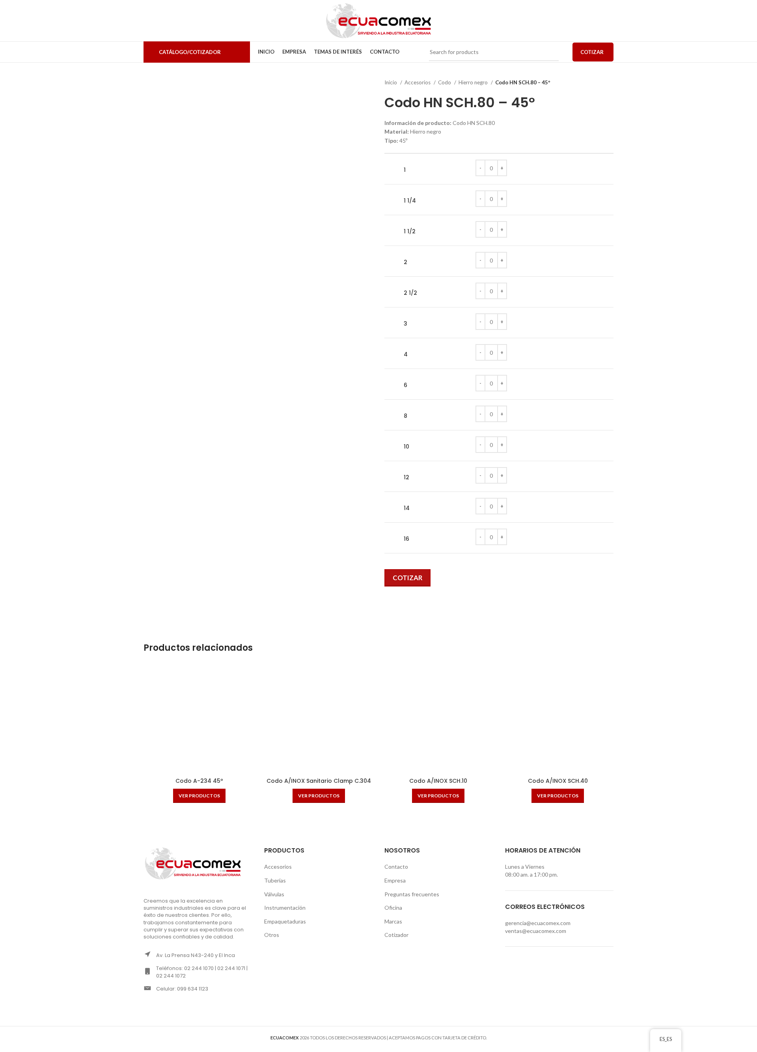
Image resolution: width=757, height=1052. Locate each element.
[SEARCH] (550, 52)
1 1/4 (410, 201)
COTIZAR (592, 52)
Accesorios (418, 82)
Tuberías (275, 880)
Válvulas (274, 894)
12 (406, 477)
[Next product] (609, 83)
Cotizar (407, 577)
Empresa (395, 880)
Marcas (393, 921)
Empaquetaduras (285, 921)
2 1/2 (410, 293)
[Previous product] (594, 83)
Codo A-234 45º (199, 781)
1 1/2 (410, 231)
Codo (445, 82)
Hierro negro (474, 82)
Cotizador (396, 934)
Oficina (393, 907)
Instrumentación (285, 907)
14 (407, 508)
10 (406, 447)
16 (406, 539)
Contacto (396, 866)
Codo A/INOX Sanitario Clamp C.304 (319, 781)
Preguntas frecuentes (411, 894)
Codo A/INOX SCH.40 (558, 781)
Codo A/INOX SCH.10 (438, 781)
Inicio (391, 82)
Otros (271, 934)
